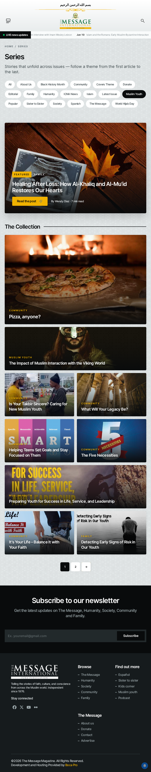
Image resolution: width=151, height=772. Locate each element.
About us (87, 723)
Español (124, 675)
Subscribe (130, 636)
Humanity (49, 94)
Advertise (87, 740)
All (9, 84)
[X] (21, 707)
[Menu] (8, 21)
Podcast (124, 698)
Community (80, 84)
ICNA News (71, 94)
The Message (97, 103)
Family (30, 94)
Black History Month (53, 84)
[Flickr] (35, 707)
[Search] (142, 21)
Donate (127, 84)
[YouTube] (28, 707)
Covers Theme (105, 84)
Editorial (13, 94)
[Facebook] (14, 707)
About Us (26, 84)
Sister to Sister (35, 103)
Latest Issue (109, 94)
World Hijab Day (124, 103)
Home (9, 46)
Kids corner (126, 686)
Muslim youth (127, 692)
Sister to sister (128, 680)
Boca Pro (71, 765)
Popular (12, 103)
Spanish (75, 103)
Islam (90, 94)
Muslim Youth (134, 94)
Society (57, 103)
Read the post (26, 201)
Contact (86, 735)
